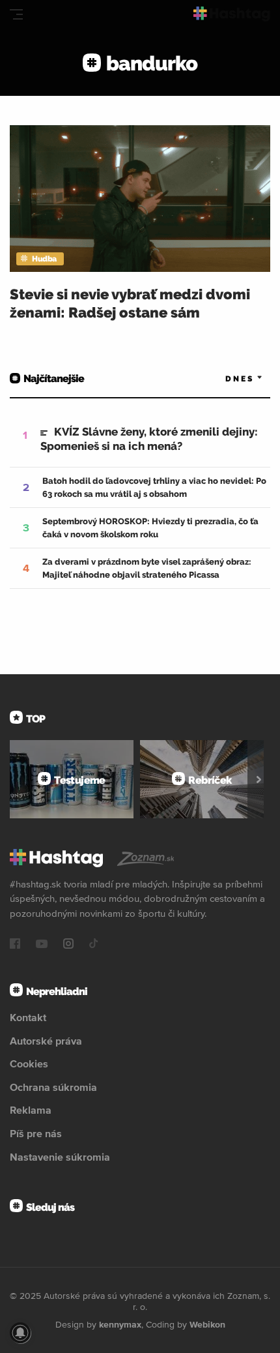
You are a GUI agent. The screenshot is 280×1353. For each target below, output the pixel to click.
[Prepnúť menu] (16, 14)
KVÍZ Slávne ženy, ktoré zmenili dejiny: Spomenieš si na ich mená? (149, 439)
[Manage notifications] (20, 1332)
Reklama (30, 1110)
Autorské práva (46, 1041)
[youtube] (42, 945)
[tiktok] (93, 945)
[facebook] (15, 945)
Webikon (207, 1324)
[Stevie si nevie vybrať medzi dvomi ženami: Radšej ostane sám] (140, 198)
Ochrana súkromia (53, 1087)
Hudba (44, 258)
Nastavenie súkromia (60, 1157)
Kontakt (28, 1017)
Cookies (29, 1063)
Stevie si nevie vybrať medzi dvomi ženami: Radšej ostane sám (130, 303)
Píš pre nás (36, 1133)
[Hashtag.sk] (231, 14)
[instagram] (68, 945)
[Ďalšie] (258, 779)
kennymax (120, 1324)
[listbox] (224, 379)
